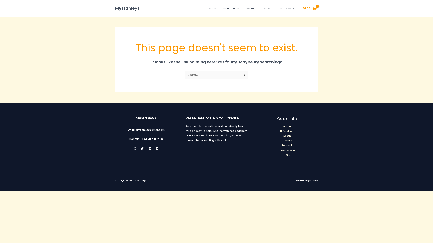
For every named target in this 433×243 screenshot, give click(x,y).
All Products (231, 8)
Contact (267, 8)
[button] (292, 8)
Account (285, 8)
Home (212, 8)
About (250, 8)
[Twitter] (142, 148)
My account (288, 150)
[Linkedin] (149, 148)
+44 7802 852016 (152, 139)
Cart (289, 155)
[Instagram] (135, 148)
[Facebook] (157, 148)
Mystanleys (127, 8)
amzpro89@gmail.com (150, 130)
